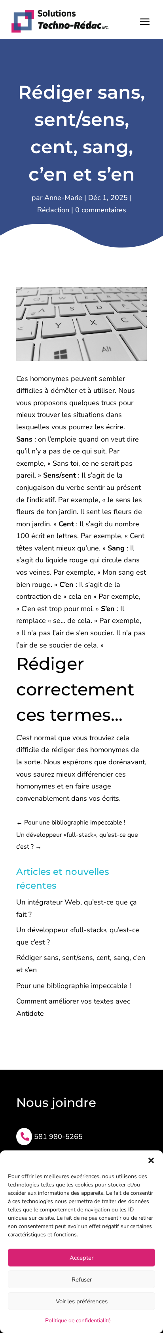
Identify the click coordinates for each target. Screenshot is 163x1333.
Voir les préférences (82, 1301)
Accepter (81, 1258)
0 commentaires (100, 210)
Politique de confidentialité (77, 1320)
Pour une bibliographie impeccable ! (73, 985)
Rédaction (53, 210)
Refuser (82, 1279)
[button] (151, 1160)
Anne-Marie (63, 197)
